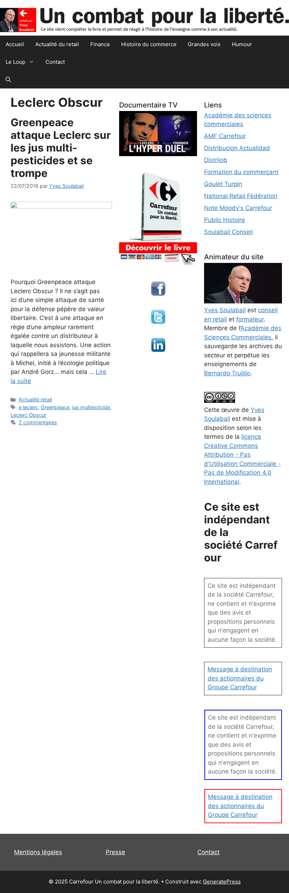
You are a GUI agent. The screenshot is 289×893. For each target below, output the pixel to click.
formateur (250, 319)
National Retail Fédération (240, 195)
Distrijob (215, 160)
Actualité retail (35, 399)
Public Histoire (224, 219)
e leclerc (28, 407)
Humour (242, 44)
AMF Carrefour (225, 136)
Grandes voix (204, 44)
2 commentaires (38, 422)
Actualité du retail (57, 44)
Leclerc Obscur (28, 415)
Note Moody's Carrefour (238, 207)
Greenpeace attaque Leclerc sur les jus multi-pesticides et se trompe (61, 147)
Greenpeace (55, 407)
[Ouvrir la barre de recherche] (8, 79)
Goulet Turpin (223, 183)
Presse (115, 852)
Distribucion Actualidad (237, 148)
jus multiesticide (91, 407)
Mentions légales (38, 852)
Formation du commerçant (241, 171)
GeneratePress (222, 881)
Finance (100, 44)
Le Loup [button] (15, 61)
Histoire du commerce (149, 44)
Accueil (15, 44)
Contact (55, 61)
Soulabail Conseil (228, 231)
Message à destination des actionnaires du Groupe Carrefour (240, 678)
